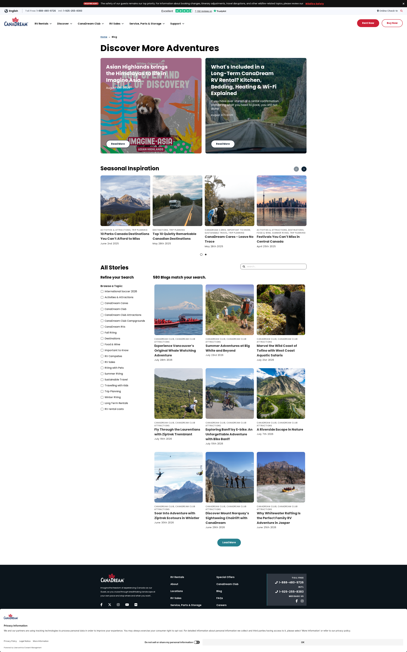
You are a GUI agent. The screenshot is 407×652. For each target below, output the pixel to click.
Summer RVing (114, 374)
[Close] (51, 23)
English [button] (13, 11)
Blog (219, 591)
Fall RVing (111, 332)
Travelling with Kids (116, 385)
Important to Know (116, 350)
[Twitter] (109, 604)
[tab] (201, 254)
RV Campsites (113, 356)
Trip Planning (113, 391)
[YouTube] (127, 604)
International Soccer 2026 (121, 291)
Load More (229, 542)
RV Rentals (41, 23)
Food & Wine (112, 344)
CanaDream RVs (115, 327)
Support (175, 23)
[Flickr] (136, 604)
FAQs (219, 598)
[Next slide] (304, 169)
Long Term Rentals (116, 403)
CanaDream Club (89, 23)
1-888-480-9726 (291, 582)
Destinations (112, 338)
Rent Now (368, 23)
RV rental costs (114, 409)
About (174, 584)
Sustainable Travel (116, 379)
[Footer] (295, 601)
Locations (176, 591)
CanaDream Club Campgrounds (125, 321)
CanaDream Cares (116, 303)
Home (103, 37)
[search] (401, 10)
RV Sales (114, 23)
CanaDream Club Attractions (123, 315)
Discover (63, 23)
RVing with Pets (114, 368)
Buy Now (392, 23)
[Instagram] (118, 604)
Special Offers (225, 577)
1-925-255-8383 (291, 592)
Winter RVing (113, 397)
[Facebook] (101, 604)
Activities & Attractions (119, 297)
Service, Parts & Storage (145, 23)
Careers (221, 605)
